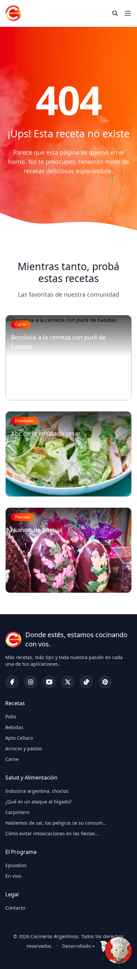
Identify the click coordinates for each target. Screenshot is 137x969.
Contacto (15, 908)
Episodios (16, 865)
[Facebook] (12, 682)
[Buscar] (115, 13)
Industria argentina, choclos (36, 791)
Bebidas (14, 727)
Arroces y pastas (23, 748)
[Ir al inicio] (13, 13)
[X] (67, 682)
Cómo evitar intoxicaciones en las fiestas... (52, 833)
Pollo (10, 716)
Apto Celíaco (19, 738)
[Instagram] (30, 682)
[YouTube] (49, 682)
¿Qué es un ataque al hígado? (38, 801)
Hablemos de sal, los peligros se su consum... (56, 823)
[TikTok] (86, 682)
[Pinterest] (105, 682)
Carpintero (17, 812)
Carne (12, 759)
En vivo (13, 876)
